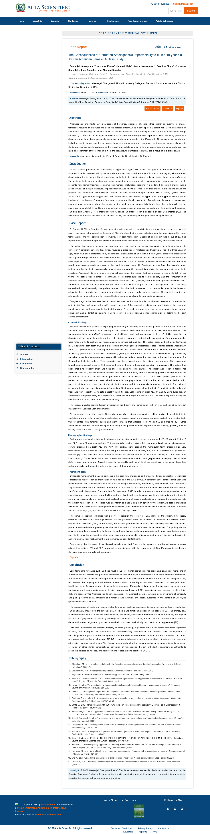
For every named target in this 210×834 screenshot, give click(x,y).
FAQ (155, 831)
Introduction (26, 359)
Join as (92, 20)
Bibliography (27, 368)
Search (191, 10)
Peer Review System (137, 20)
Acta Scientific (48, 804)
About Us (37, 20)
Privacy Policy (145, 828)
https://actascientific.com (48, 814)
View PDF (167, 108)
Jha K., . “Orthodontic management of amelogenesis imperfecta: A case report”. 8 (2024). (123, 757)
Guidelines (73, 20)
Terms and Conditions (122, 828)
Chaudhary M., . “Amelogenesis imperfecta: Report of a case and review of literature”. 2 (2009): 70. (126, 665)
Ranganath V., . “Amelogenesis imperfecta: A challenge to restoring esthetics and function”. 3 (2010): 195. (127, 726)
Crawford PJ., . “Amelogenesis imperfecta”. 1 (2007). (113, 670)
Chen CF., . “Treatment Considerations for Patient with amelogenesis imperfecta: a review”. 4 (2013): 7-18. (126, 763)
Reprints (179, 108)
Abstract (24, 354)
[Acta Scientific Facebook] (168, 809)
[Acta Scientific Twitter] (175, 809)
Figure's (74, 557)
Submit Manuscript (183, 3)
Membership (113, 20)
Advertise (128, 831)
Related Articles (152, 108)
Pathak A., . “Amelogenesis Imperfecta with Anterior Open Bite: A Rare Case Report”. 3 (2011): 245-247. (126, 733)
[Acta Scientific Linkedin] (182, 809)
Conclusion (26, 363)
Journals (55, 20)
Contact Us (163, 828)
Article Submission (165, 20)
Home (21, 20)
